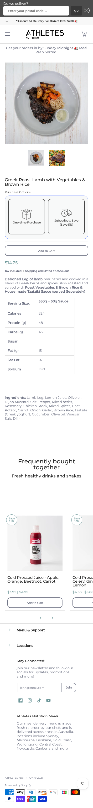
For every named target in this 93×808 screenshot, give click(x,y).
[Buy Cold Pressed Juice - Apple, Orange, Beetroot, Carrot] (34, 543)
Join (69, 687)
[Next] (85, 103)
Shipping (31, 271)
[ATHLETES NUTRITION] (45, 34)
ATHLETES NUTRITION (19, 777)
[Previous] (8, 103)
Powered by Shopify (18, 785)
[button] (86, 11)
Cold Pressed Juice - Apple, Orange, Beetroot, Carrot (33, 579)
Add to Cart (46, 251)
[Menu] (7, 34)
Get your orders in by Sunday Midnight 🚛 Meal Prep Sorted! (46, 50)
